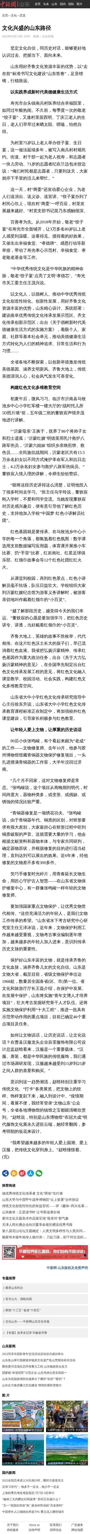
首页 (38, 4)
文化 (14, 15)
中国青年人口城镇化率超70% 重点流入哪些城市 (33, 1511)
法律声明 (34, 1529)
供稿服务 (13, 1529)
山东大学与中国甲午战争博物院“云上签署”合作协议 (40, 1199)
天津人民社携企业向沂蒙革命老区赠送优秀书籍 (37, 1224)
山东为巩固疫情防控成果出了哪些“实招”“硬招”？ (34, 1379)
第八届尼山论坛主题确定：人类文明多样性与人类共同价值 (45, 1231)
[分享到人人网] (30, 1173)
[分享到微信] (39, 1173)
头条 (46, 4)
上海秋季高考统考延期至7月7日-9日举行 (28, 1493)
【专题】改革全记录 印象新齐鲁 (26, 1332)
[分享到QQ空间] (13, 1173)
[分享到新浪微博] (22, 1173)
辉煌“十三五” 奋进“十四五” (23, 1310)
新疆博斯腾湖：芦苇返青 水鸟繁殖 (67, 1463)
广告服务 (77, 1524)
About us (34, 1524)
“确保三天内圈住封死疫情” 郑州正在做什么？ (31, 1499)
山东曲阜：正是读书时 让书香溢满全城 (31, 1212)
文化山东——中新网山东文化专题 (27, 1321)
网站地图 (77, 1529)
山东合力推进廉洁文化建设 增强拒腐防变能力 (32, 1385)
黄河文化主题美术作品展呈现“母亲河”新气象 (35, 1218)
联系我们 (56, 1524)
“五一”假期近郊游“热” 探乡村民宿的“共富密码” (32, 1505)
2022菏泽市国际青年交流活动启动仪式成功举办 (33, 1354)
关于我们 (13, 1524)
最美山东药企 (14, 1287)
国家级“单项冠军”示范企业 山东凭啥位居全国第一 (34, 1372)
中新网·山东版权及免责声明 (67, 1268)
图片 (79, 4)
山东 (54, 4)
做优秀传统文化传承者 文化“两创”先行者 (32, 1193)
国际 (71, 4)
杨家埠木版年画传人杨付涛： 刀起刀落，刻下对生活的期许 (46, 1237)
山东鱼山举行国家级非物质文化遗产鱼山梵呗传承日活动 (38, 1360)
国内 (63, 4)
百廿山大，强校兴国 (18, 1299)
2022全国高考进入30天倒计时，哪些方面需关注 (33, 1480)
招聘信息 (56, 1529)
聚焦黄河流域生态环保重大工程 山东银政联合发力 (34, 1366)
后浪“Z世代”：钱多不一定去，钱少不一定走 (30, 1486)
